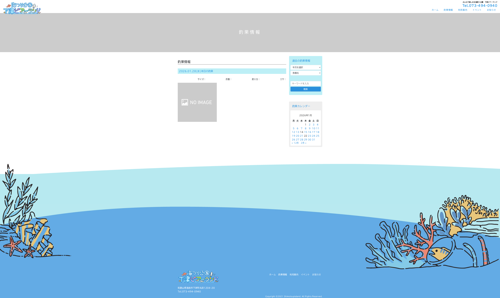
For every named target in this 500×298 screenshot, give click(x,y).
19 (293, 136)
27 (297, 140)
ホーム (435, 10)
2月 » (304, 143)
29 (305, 140)
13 (297, 132)
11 (317, 128)
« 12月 (295, 143)
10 (313, 128)
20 (297, 136)
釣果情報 (448, 10)
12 (293, 132)
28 (301, 140)
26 (293, 140)
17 (313, 132)
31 (313, 140)
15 (305, 132)
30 (309, 140)
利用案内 (462, 10)
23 (309, 136)
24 (313, 136)
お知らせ (491, 10)
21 (301, 136)
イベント (477, 10)
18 (317, 132)
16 (309, 132)
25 (317, 136)
